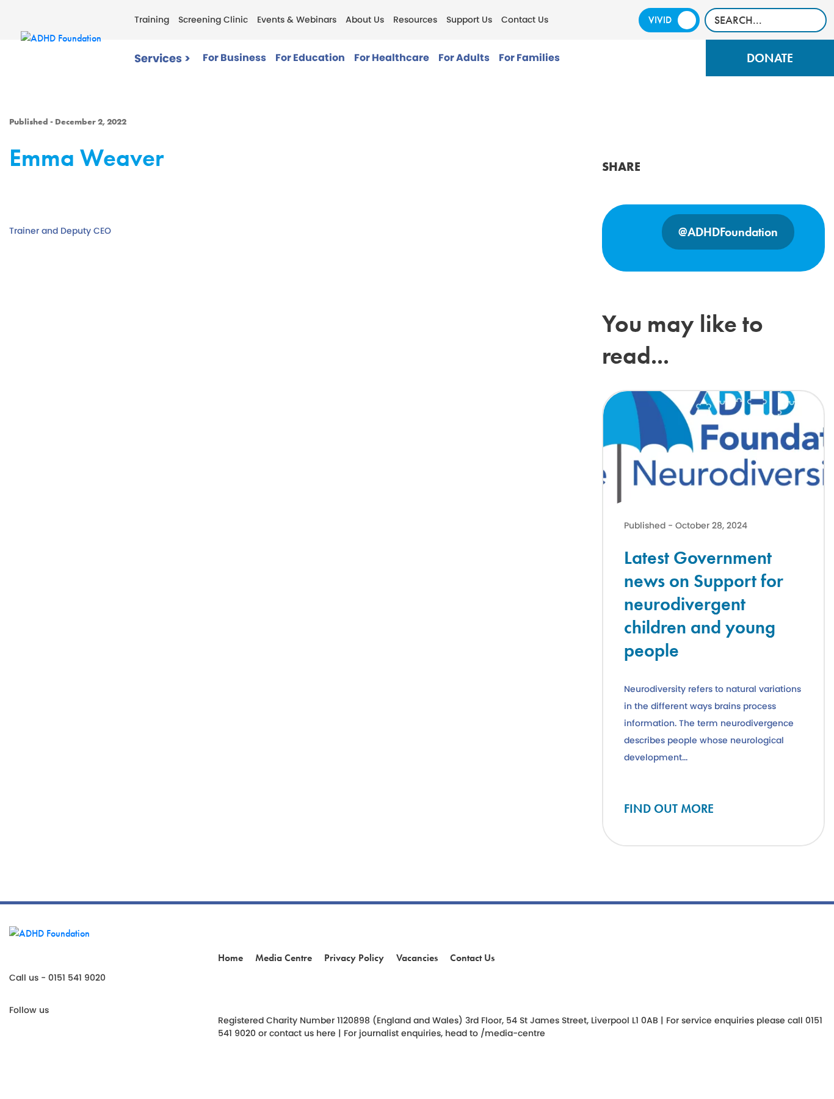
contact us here (302, 1033)
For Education (310, 58)
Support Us (469, 19)
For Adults (464, 58)
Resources (415, 19)
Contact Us (524, 19)
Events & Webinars (296, 19)
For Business (234, 58)
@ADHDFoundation (728, 232)
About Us (365, 19)
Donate (770, 58)
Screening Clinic (213, 19)
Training (151, 19)
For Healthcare (391, 58)
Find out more (669, 808)
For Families (529, 58)
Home (230, 957)
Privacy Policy (354, 957)
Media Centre (283, 957)
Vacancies (417, 957)
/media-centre (512, 1033)
